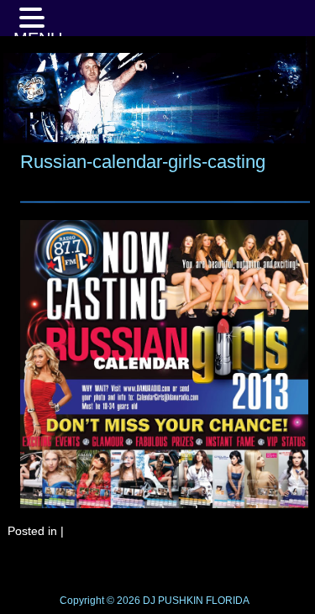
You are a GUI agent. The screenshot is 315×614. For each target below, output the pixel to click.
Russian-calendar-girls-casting (142, 161)
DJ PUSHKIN (171, 600)
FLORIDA (227, 600)
